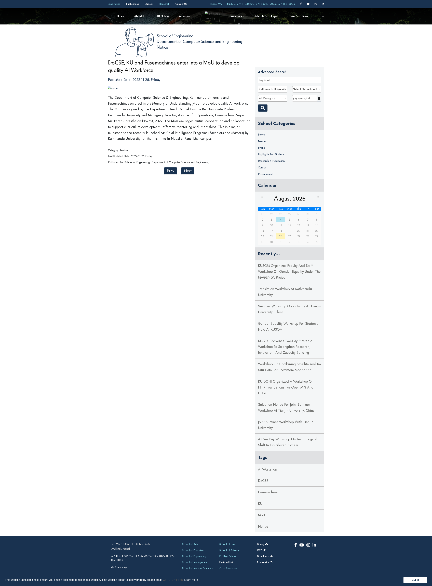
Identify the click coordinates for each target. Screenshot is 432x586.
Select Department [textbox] (305, 89)
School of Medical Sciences (197, 568)
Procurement (265, 174)
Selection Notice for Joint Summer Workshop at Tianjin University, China (286, 407)
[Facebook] (301, 4)
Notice (162, 46)
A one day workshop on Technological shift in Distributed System (287, 442)
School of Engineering (175, 35)
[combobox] (272, 89)
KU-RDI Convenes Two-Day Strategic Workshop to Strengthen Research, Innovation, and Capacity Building (285, 346)
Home (120, 16)
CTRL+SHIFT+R (173, 579)
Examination (114, 4)
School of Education (193, 550)
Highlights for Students (271, 154)
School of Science (229, 550)
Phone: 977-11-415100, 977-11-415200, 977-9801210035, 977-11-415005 (252, 4)
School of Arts (190, 544)
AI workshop (267, 469)
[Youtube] (308, 4)
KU (260, 503)
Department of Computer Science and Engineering (199, 41)
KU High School (227, 556)
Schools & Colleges (266, 16)
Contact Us (181, 4)
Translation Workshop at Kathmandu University (285, 291)
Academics (237, 16)
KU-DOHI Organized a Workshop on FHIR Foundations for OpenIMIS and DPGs (285, 387)
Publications (133, 4)
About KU (140, 16)
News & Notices (298, 16)
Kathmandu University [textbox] (272, 89)
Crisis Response (228, 568)
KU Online (162, 16)
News (261, 135)
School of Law (227, 544)
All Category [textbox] (267, 98)
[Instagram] (316, 4)
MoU (261, 515)
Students (149, 4)
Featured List (226, 562)
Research (164, 4)
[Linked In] (323, 4)
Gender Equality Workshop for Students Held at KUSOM (288, 326)
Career (262, 167)
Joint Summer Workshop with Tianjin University (285, 424)
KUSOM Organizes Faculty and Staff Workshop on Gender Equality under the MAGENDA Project (289, 271)
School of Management (194, 562)
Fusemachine (268, 492)
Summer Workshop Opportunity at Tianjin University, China (289, 309)
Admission (185, 16)
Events (261, 148)
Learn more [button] (191, 579)
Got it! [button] (415, 580)
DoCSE (263, 480)
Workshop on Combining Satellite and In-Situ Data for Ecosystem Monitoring (289, 367)
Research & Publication (271, 161)
